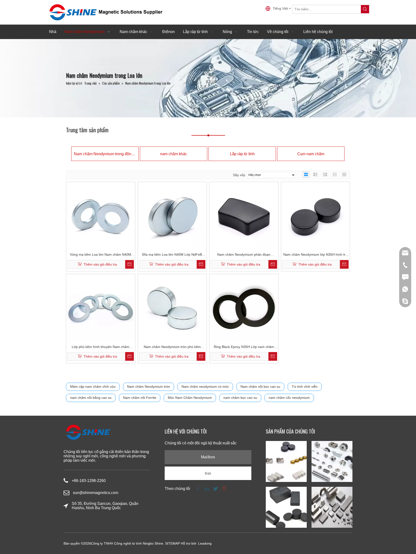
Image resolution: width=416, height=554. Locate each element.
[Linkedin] (206, 488)
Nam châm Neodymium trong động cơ (105, 154)
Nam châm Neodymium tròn (148, 386)
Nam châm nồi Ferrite (139, 398)
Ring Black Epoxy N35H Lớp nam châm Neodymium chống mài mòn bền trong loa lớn (244, 347)
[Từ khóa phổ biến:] (365, 9)
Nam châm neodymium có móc (205, 386)
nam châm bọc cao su (240, 398)
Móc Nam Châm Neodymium (190, 398)
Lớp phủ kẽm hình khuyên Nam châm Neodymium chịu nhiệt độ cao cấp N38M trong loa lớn (100, 347)
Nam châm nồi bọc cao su (260, 386)
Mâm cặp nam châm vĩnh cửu (93, 386)
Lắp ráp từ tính (242, 154)
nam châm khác (173, 154)
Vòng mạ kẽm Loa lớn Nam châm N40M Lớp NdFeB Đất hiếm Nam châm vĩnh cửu (101, 255)
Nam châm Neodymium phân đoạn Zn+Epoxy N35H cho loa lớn (243, 255)
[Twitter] (215, 488)
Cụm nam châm (310, 154)
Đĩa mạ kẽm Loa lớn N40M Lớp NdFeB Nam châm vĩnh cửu (172, 255)
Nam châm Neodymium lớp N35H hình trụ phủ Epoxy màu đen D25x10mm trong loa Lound (315, 255)
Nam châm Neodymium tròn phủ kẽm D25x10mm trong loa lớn (172, 347)
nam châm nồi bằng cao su (90, 398)
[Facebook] (198, 488)
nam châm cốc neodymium (289, 398)
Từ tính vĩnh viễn (305, 386)
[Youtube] (224, 488)
